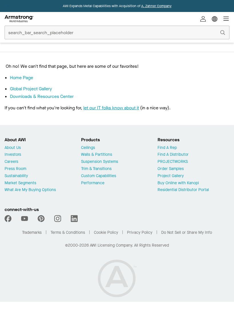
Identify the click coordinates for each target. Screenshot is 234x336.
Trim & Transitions (96, 169)
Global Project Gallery (31, 89)
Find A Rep (167, 148)
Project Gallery (171, 176)
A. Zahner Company (156, 6)
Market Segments (20, 183)
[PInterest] (41, 218)
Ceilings (88, 148)
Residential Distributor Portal (183, 190)
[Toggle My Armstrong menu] (203, 18)
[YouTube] (24, 218)
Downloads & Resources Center (42, 96)
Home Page (21, 78)
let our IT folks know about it (111, 108)
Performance (92, 183)
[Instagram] (57, 218)
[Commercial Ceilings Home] (19, 18)
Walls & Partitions (96, 154)
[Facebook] (9, 218)
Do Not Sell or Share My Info (186, 232)
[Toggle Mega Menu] (226, 18)
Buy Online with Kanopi (178, 183)
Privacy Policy (139, 232)
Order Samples (171, 169)
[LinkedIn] (74, 218)
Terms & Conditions (68, 232)
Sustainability (16, 176)
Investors (13, 154)
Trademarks (32, 232)
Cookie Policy (106, 232)
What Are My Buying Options (30, 190)
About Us (13, 148)
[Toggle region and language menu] (214, 18)
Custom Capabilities (98, 176)
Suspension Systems (99, 161)
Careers (11, 161)
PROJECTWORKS (173, 161)
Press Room (15, 169)
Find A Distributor (173, 154)
